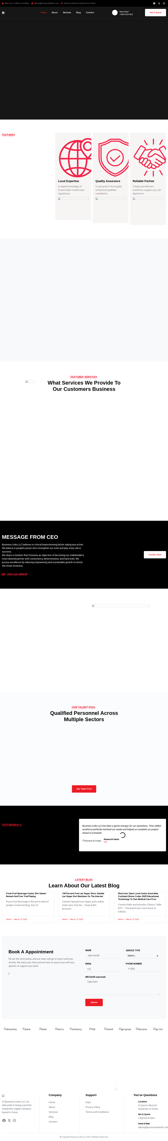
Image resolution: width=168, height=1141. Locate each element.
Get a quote (144, 1114)
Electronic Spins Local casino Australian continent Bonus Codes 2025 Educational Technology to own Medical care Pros (138, 896)
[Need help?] (115, 12)
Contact (90, 12)
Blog (78, 12)
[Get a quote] (134, 1116)
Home (43, 12)
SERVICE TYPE (133, 950)
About (55, 12)
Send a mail (144, 1123)
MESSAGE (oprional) (95, 977)
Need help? (124, 12)
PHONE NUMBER (134, 963)
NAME (88, 950)
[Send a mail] (134, 1125)
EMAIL (88, 963)
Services (67, 12)
